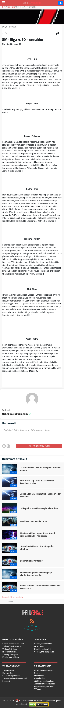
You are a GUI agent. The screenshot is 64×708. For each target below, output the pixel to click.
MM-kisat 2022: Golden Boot (33, 521)
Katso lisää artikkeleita (12, 597)
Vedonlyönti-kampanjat (44, 652)
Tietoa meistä (8, 670)
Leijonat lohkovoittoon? (31, 561)
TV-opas (37, 689)
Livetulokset (39, 676)
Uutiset (37, 673)
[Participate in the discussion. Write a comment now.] (32, 435)
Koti (4, 7)
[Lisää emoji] (8, 446)
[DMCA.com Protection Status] (39, 704)
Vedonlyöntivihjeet (10, 654)
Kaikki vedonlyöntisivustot (13, 644)
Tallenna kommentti (39, 446)
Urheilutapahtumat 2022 (44, 670)
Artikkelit (11, 7)
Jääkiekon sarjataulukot (44, 681)
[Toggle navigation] (3, 2)
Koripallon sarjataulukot (44, 686)
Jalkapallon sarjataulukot (44, 684)
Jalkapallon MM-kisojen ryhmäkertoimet (39, 508)
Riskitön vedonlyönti (42, 649)
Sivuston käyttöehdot (11, 676)
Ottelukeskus (40, 678)
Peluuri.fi (6, 681)
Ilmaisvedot (39, 646)
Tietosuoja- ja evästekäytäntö (14, 678)
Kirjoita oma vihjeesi (10, 657)
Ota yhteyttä (7, 673)
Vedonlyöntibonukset (43, 644)
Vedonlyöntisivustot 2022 (13, 646)
